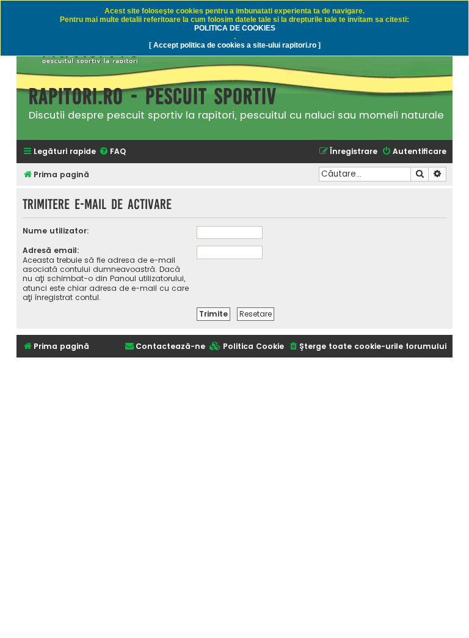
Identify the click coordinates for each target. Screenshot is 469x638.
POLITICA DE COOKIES (234, 28)
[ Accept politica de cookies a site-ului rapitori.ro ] (235, 45)
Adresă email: (51, 250)
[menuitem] (112, 152)
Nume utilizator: (56, 231)
